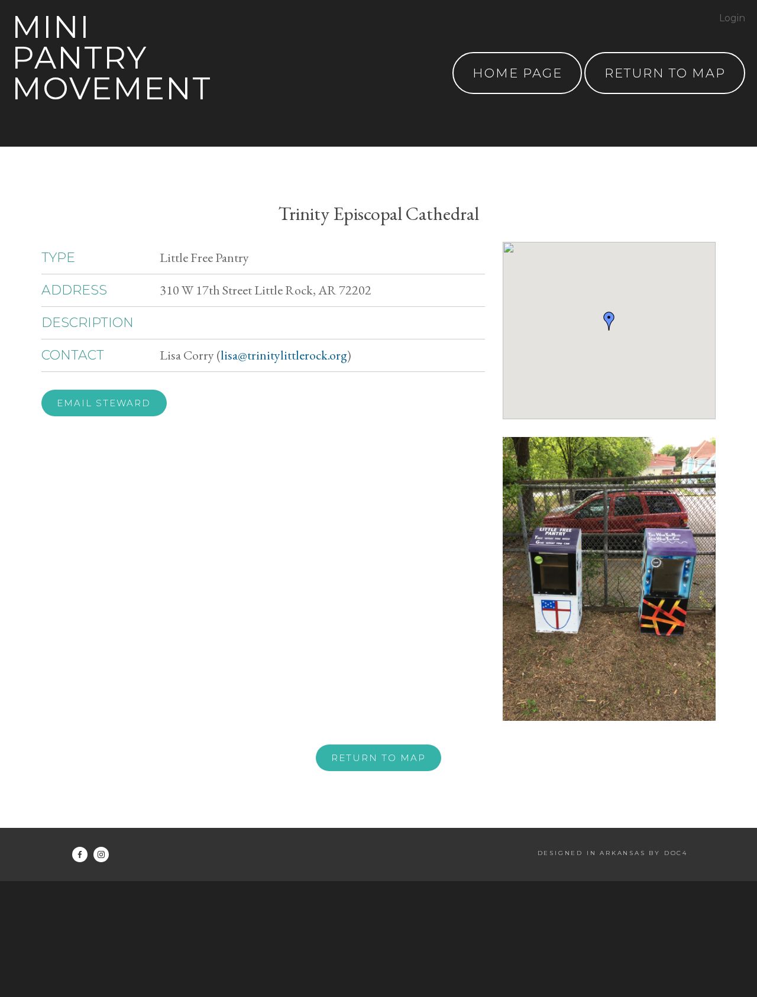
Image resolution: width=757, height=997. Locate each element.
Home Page (517, 73)
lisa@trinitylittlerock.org (284, 355)
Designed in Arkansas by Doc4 (613, 853)
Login (732, 18)
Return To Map (665, 73)
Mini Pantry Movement (112, 57)
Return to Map (378, 757)
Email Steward (104, 403)
